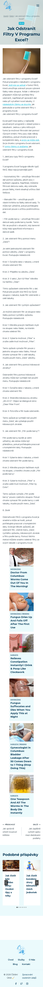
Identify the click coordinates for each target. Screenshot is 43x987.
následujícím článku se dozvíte (17, 104)
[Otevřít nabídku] (37, 5)
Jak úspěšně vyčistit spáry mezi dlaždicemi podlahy (32, 831)
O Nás (32, 960)
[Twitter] (21, 983)
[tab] (17, 907)
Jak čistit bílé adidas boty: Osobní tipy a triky (10, 885)
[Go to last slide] (6, 882)
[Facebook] (16, 983)
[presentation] (11, 865)
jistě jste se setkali (17, 85)
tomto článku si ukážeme (16, 146)
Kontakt (26, 964)
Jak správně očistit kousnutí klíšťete (10, 830)
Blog (15, 964)
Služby (21, 960)
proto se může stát (30, 140)
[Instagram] (27, 983)
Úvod (10, 960)
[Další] (37, 882)
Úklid (21, 23)
